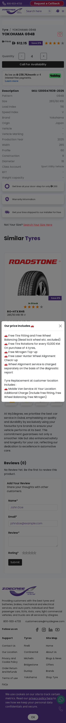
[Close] (60, 326)
